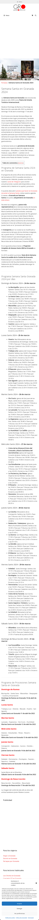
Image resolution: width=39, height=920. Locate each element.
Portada (4, 83)
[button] (36, 883)
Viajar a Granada (9, 856)
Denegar (19, 908)
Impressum (31, 917)
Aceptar (19, 903)
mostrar (20, 163)
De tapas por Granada (11, 861)
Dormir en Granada (10, 858)
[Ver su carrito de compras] (32, 15)
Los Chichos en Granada (11, 876)
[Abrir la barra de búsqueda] (35, 15)
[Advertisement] (19, 38)
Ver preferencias (19, 913)
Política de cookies (10, 917)
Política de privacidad (21, 917)
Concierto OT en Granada (12, 878)
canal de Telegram (14, 182)
